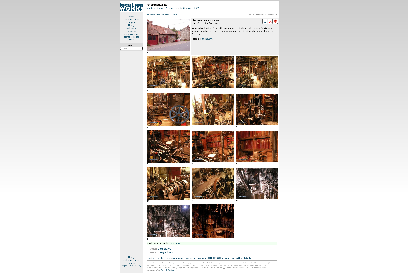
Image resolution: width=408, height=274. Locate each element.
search (131, 263)
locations (151, 8)
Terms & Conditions (168, 270)
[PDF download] (270, 23)
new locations (131, 28)
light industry (186, 8)
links (131, 39)
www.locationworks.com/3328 (263, 14)
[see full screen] (264, 21)
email (227, 257)
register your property (131, 265)
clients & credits (131, 36)
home (131, 16)
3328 (196, 8)
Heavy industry (165, 252)
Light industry (164, 248)
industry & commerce (167, 8)
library (131, 25)
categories (131, 22)
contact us (131, 31)
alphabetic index (131, 19)
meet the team (131, 33)
